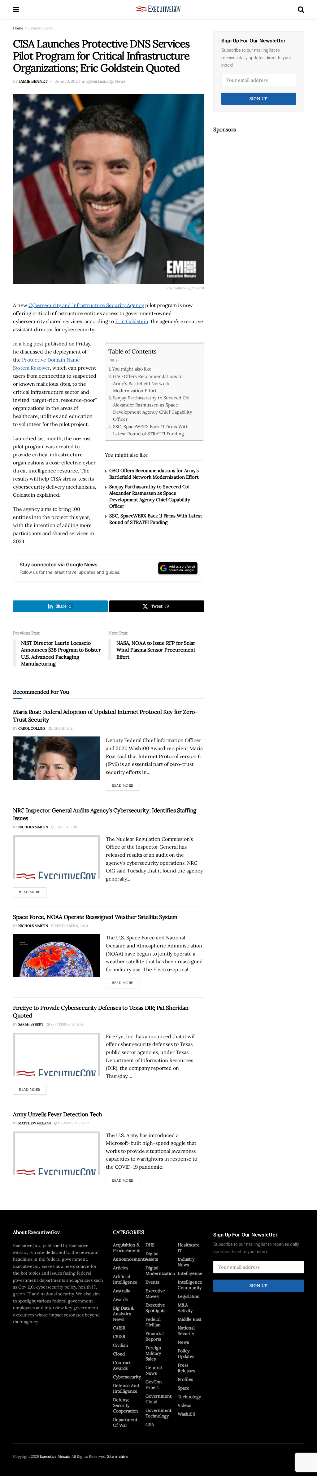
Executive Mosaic (55, 1456)
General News (153, 1370)
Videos (184, 1405)
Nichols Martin (33, 827)
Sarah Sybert (30, 1024)
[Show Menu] (16, 9)
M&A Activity (185, 1307)
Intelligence (190, 1273)
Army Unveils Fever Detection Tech (57, 1114)
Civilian (120, 1345)
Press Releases (186, 1367)
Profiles (185, 1379)
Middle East (189, 1319)
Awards (120, 1299)
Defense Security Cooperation (125, 1405)
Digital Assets (151, 1256)
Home (18, 28)
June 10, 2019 (65, 827)
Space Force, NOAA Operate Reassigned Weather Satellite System (95, 916)
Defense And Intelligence (126, 1388)
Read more (125, 784)
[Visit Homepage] (158, 9)
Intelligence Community (190, 1284)
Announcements (129, 1259)
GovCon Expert (153, 1384)
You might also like (131, 369)
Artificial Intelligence (125, 1279)
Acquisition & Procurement (126, 1247)
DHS (149, 1245)
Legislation (189, 1296)
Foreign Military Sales (153, 1353)
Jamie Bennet (33, 81)
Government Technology (158, 1413)
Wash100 (186, 1414)
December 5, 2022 (73, 1123)
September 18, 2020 (67, 1024)
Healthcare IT (189, 1247)
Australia (121, 1291)
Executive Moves (155, 1293)
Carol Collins (31, 728)
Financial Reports (154, 1336)
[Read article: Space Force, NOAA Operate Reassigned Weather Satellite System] (56, 955)
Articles (120, 1268)
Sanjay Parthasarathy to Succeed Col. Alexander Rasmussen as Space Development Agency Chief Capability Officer (152, 408)
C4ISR (119, 1328)
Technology (189, 1396)
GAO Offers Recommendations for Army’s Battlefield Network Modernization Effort (148, 383)
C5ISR (119, 1336)
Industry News (186, 1261)
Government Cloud (158, 1398)
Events (152, 1282)
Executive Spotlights (155, 1307)
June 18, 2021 (62, 728)
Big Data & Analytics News (123, 1313)
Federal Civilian (153, 1322)
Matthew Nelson (34, 1123)
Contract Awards (122, 1365)
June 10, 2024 (67, 81)
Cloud (119, 1354)
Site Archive (117, 1456)
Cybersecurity (40, 28)
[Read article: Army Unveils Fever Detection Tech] (56, 1153)
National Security (186, 1330)
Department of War (125, 1422)
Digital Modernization (160, 1270)
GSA (149, 1424)
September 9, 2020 (71, 926)
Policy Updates (186, 1353)
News (120, 81)
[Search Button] (301, 9)
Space (183, 1388)
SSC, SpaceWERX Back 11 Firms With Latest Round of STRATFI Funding (151, 430)
